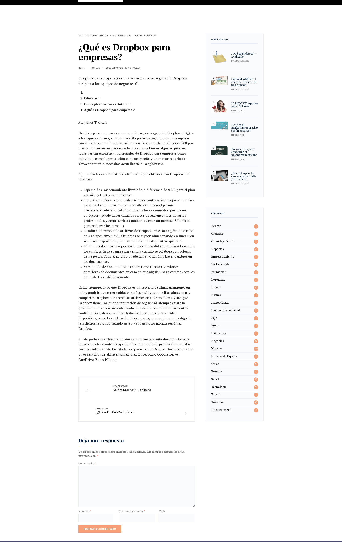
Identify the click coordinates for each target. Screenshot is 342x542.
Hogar (215, 287)
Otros (215, 363)
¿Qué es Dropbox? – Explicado (131, 388)
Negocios (217, 341)
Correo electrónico (132, 511)
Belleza (216, 226)
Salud (215, 379)
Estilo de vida (220, 264)
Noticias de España (224, 356)
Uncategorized (221, 409)
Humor (216, 295)
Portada (216, 371)
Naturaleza (218, 333)
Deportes (217, 249)
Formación (219, 272)
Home (81, 68)
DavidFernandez (99, 35)
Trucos (216, 394)
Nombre (84, 511)
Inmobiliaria (220, 302)
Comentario (87, 463)
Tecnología (219, 386)
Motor (215, 325)
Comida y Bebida (223, 241)
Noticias (151, 35)
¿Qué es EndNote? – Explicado (115, 410)
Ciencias (217, 233)
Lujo (214, 318)
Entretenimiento (222, 256)
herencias (218, 279)
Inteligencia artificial (225, 310)
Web (162, 511)
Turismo (217, 402)
